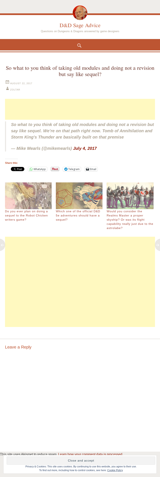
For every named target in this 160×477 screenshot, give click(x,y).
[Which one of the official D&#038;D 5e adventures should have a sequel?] (79, 195)
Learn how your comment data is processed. (90, 454)
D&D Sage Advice (80, 25)
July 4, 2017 (85, 148)
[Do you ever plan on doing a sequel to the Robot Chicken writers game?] (28, 195)
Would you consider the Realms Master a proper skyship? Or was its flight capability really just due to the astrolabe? (130, 220)
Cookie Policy (115, 470)
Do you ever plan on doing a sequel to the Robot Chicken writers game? (26, 215)
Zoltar (15, 89)
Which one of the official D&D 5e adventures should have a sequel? (78, 215)
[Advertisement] (80, 109)
